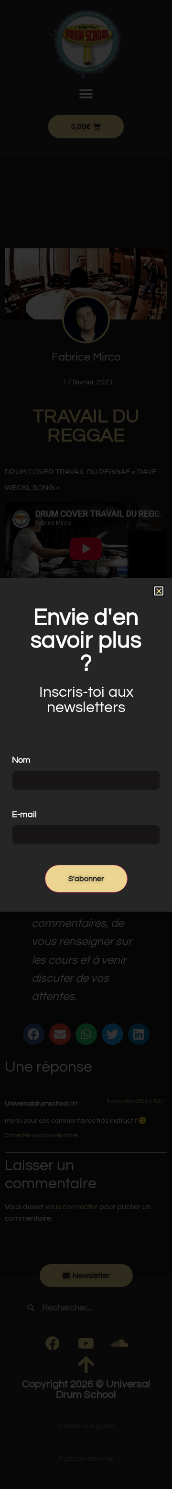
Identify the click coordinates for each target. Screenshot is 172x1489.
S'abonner (86, 879)
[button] (158, 591)
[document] (86, 744)
